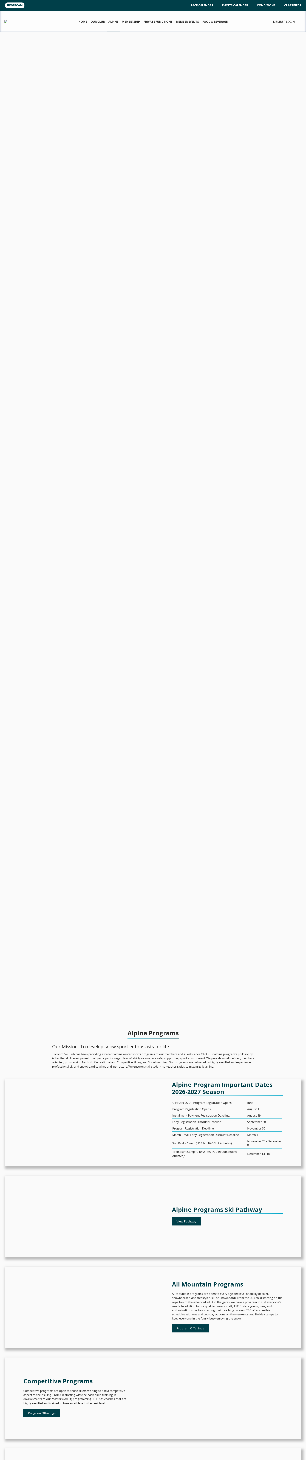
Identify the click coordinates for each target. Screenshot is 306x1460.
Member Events (187, 22)
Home (82, 22)
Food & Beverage (215, 22)
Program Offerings (190, 1328)
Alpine (113, 22)
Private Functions (157, 22)
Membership (131, 22)
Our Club (97, 22)
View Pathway (187, 1221)
